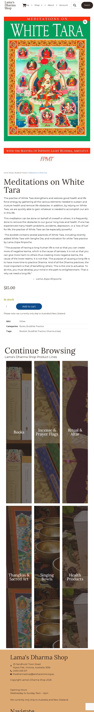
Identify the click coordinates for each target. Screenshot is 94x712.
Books (11, 173)
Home (26, 5)
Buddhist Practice (21, 173)
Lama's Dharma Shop (10, 5)
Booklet (23, 331)
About (51, 5)
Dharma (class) (54, 331)
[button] (85, 22)
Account (63, 5)
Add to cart (29, 306)
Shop (37, 5)
